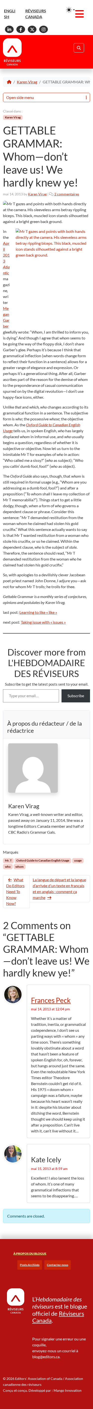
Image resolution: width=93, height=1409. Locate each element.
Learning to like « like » (38, 612)
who (8, 866)
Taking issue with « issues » (43, 622)
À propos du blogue (29, 1253)
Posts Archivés (29, 1265)
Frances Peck (51, 1000)
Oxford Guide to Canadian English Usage (42, 860)
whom (19, 866)
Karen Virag (27, 81)
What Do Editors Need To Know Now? (15, 891)
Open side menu (20, 97)
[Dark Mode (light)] (70, 10)
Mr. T (8, 860)
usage (78, 860)
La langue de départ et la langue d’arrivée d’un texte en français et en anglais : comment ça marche (59, 888)
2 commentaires (66, 194)
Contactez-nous (57, 1265)
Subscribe (75, 695)
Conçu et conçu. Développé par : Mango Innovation (42, 1390)
